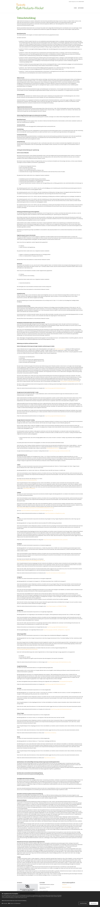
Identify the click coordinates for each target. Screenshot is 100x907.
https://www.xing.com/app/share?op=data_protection (56, 539)
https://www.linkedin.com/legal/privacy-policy (55, 513)
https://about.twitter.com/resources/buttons (27, 480)
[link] (27, 886)
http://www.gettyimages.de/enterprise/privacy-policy (59, 662)
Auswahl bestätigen (83, 903)
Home (75, 8)
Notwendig (5, 903)
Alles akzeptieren (94, 903)
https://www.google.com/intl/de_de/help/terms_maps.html (56, 629)
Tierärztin (21, 5)
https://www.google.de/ (60, 349)
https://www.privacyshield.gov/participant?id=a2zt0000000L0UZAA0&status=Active (35, 507)
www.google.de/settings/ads (66, 681)
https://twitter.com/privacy (29, 488)
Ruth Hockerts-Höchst (29, 8)
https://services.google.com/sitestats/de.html (59, 451)
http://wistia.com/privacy (49, 757)
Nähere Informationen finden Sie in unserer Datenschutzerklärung (14, 900)
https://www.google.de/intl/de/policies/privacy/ (55, 388)
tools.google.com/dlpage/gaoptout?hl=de (70, 381)
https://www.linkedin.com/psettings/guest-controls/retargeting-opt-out (37, 510)
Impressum (64, 884)
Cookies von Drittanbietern (15, 903)
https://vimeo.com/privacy (50, 732)
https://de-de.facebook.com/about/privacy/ (56, 573)
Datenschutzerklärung (66, 887)
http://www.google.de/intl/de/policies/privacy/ (57, 627)
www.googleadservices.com (53, 448)
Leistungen (81, 8)
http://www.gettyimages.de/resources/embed (27, 649)
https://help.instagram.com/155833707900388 (56, 606)
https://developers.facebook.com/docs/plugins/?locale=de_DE (31, 560)
